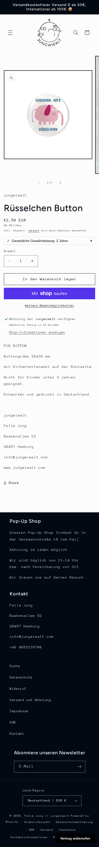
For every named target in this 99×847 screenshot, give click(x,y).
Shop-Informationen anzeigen (37, 332)
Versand (33, 230)
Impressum (19, 711)
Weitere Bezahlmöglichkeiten (49, 305)
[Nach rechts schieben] (60, 182)
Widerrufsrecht (37, 822)
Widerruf (18, 689)
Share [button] (14, 483)
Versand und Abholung (30, 700)
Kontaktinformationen (29, 837)
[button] (10, 32)
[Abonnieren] (79, 767)
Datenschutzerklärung (74, 822)
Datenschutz (21, 677)
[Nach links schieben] (38, 182)
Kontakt (17, 734)
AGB (13, 722)
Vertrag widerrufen (75, 838)
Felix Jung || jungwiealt (47, 815)
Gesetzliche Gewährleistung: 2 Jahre (49, 241)
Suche (15, 666)
